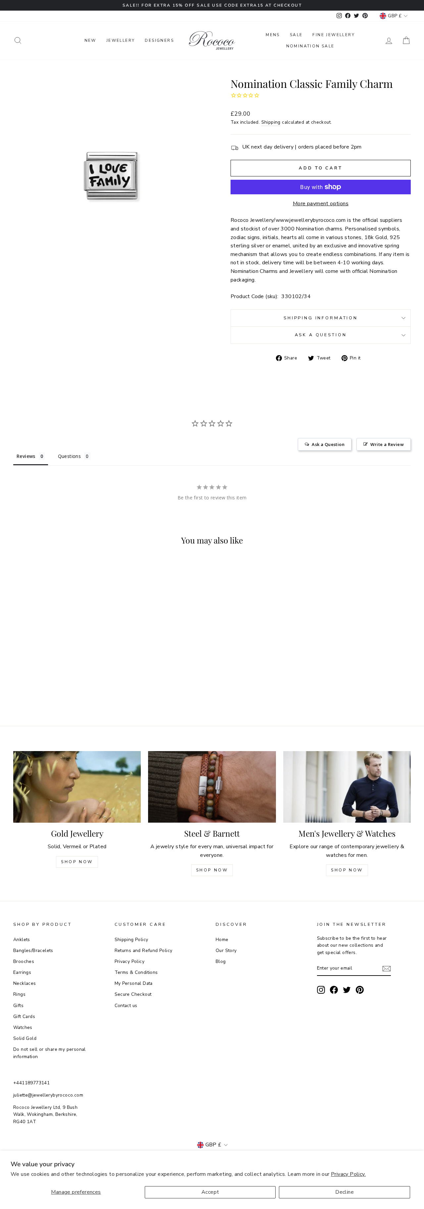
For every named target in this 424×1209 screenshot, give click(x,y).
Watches (22, 1027)
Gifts (18, 1005)
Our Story (226, 950)
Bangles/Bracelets (33, 950)
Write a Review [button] (387, 444)
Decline (344, 1192)
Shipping (271, 122)
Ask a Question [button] (328, 444)
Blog (221, 961)
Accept (210, 1192)
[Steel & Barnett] (212, 787)
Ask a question (321, 335)
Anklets (21, 939)
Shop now (212, 870)
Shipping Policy (131, 939)
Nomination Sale (310, 46)
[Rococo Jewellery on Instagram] (321, 990)
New (90, 40)
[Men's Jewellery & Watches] (347, 787)
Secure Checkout (133, 994)
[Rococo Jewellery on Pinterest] (360, 990)
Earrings (22, 972)
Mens (273, 34)
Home (222, 939)
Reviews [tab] (26, 456)
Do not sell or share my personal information (49, 1053)
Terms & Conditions (136, 972)
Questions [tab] (69, 456)
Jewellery (120, 40)
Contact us (126, 1005)
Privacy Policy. (348, 1174)
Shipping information (321, 318)
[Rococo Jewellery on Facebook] (334, 990)
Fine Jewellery (333, 34)
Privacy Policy (130, 961)
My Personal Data (134, 983)
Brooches (23, 961)
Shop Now (77, 861)
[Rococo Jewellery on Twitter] (347, 990)
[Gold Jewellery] (77, 787)
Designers (159, 40)
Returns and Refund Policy (144, 950)
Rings (19, 994)
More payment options (320, 203)
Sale (296, 34)
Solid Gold (24, 1038)
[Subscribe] (386, 968)
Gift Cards (24, 1016)
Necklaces (24, 983)
